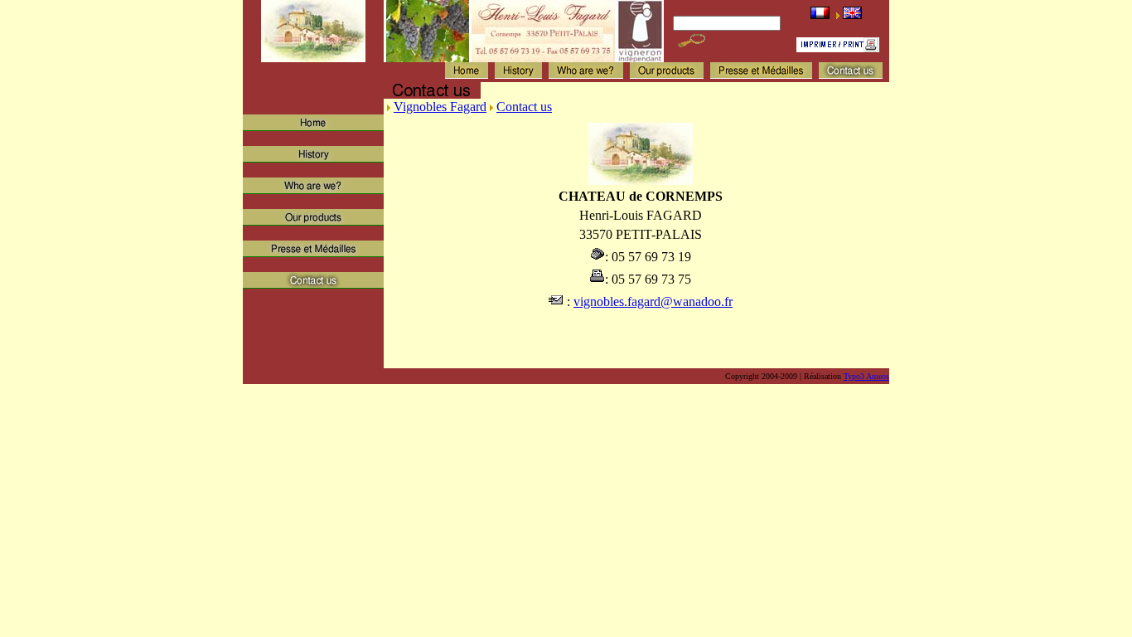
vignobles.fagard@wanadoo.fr (653, 301)
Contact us (524, 107)
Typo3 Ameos (866, 376)
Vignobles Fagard (440, 107)
